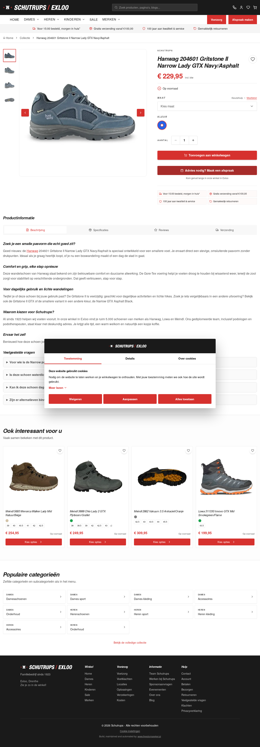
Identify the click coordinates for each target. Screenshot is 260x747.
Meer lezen (56, 388)
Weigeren (75, 399)
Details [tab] (130, 358)
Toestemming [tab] (73, 358)
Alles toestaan (184, 399)
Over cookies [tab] (187, 358)
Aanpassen (130, 399)
